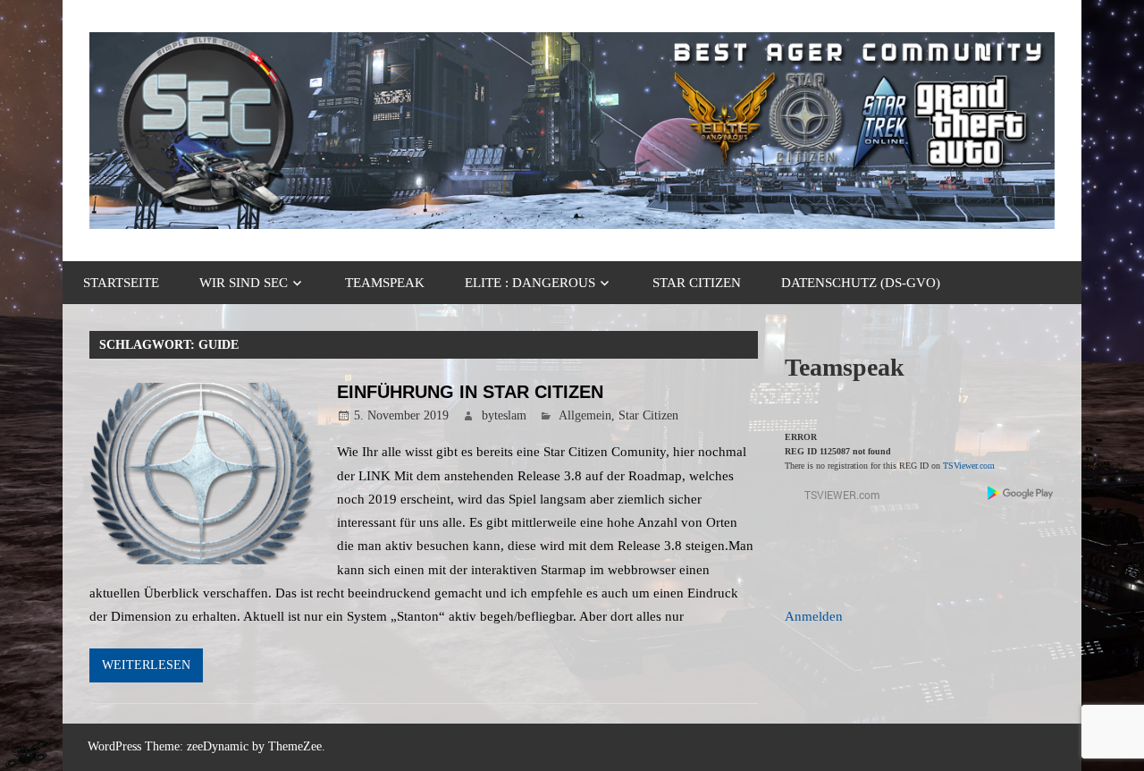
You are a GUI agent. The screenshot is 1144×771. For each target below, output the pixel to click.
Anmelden (814, 616)
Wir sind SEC (243, 282)
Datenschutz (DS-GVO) (860, 282)
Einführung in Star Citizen (470, 392)
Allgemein (585, 415)
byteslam (504, 415)
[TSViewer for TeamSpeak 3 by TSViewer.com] (835, 499)
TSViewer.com (969, 465)
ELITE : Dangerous (530, 282)
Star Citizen (696, 282)
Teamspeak (385, 282)
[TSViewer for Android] (1021, 495)
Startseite (121, 282)
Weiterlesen (146, 665)
